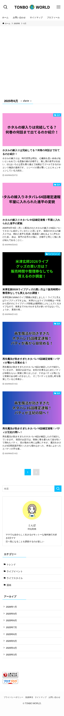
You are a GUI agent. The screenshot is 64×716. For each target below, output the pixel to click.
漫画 (9, 585)
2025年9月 (11, 613)
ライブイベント (15, 571)
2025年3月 (11, 654)
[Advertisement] (32, 64)
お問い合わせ (54, 697)
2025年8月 (11, 620)
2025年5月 (11, 641)
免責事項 (29, 697)
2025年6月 (11, 634)
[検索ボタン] (5, 7)
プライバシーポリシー (13, 697)
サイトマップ (41, 697)
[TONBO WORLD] (32, 7)
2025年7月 (11, 627)
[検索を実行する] (58, 488)
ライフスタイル (15, 578)
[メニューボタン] (58, 7)
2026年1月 (11, 606)
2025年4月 (11, 647)
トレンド (11, 564)
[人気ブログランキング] (10, 676)
